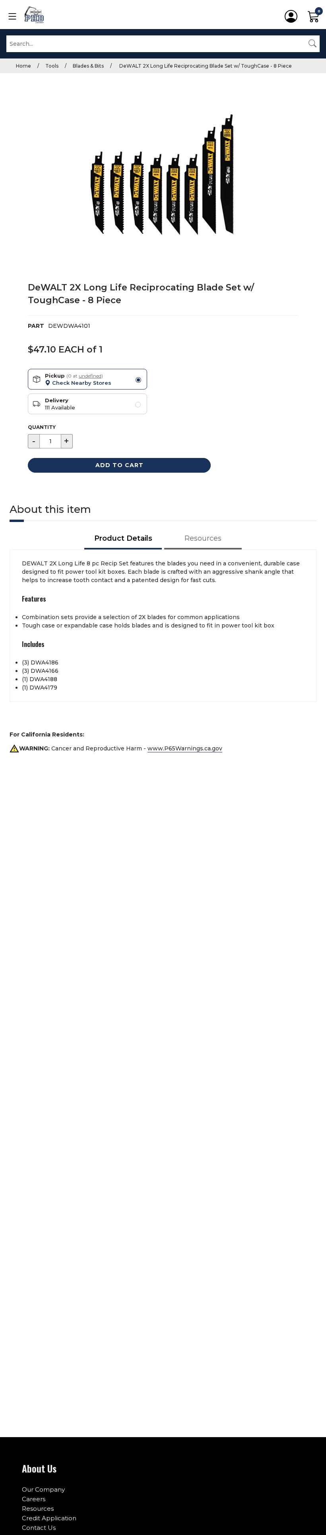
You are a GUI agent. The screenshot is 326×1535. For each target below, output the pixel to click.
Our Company (43, 1489)
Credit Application (49, 1518)
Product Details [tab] (123, 538)
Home (23, 66)
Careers (33, 1499)
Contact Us (39, 1527)
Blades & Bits (88, 66)
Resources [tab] (202, 538)
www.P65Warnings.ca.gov (184, 748)
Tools (51, 66)
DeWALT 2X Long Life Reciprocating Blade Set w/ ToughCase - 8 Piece (205, 66)
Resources (38, 1508)
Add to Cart (119, 465)
